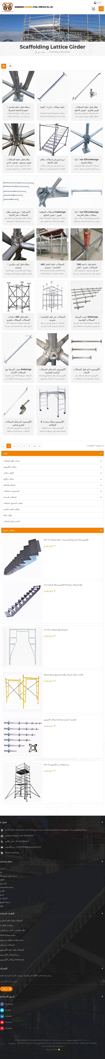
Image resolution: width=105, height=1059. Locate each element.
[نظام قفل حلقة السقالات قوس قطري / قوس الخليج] (87, 87)
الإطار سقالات (8, 473)
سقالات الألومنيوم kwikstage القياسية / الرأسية (60, 720)
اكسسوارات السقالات (11, 491)
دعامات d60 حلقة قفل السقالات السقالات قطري (18, 318)
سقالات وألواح (8, 479)
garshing (15, 853)
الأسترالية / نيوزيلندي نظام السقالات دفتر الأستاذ (18, 213)
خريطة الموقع (5, 902)
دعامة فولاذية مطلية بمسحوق (12, 940)
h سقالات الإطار (6, 925)
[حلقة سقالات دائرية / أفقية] (52, 87)
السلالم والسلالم (9, 485)
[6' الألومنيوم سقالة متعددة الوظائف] (52, 402)
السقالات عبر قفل (7, 945)
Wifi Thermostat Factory (52, 1046)
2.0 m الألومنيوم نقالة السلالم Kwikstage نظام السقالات (63, 585)
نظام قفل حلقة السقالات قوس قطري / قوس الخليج (87, 108)
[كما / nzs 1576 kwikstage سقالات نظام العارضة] (87, 192)
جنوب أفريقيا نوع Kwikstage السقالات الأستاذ (18, 371)
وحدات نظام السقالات (11, 461)
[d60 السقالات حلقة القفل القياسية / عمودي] (52, 244)
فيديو (2, 895)
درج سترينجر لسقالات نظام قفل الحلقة (52, 161)
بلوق (1, 906)
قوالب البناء (7, 515)
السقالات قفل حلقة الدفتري (11, 921)
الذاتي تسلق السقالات (11, 521)
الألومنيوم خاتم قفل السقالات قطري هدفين (18, 423)
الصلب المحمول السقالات (12, 503)
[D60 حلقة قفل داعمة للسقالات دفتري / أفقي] (87, 244)
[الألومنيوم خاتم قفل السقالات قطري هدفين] (18, 402)
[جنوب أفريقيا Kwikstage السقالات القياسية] (87, 297)
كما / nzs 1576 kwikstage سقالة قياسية (87, 161)
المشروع (3, 883)
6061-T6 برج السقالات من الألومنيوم (56, 765)
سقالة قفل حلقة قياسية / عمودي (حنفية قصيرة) (18, 108)
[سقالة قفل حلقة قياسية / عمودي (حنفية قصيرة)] (18, 87)
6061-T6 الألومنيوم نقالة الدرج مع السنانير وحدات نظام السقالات (66, 540)
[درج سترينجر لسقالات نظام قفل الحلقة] (52, 139)
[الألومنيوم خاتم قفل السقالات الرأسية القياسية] (52, 349)
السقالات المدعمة (10, 497)
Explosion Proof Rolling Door (65, 1043)
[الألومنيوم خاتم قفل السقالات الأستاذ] (87, 349)
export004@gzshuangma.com (29, 847)
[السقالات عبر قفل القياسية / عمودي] (52, 297)
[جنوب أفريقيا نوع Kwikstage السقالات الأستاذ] (18, 349)
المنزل (2, 869)
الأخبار (2, 891)
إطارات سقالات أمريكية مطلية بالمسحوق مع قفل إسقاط (63, 675)
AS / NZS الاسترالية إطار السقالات (55, 630)
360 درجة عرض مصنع (8, 876)
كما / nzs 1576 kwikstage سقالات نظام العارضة (87, 213)
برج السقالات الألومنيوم (9, 955)
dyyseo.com (85, 1040)
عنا (1, 872)
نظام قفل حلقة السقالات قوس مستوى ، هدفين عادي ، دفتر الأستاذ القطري (18, 161)
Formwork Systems (88, 1043)
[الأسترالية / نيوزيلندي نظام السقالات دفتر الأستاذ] (18, 192)
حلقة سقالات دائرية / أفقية (52, 107)
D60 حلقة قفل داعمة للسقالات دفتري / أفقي (86, 266)
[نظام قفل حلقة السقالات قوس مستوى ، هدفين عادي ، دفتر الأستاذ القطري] (18, 139)
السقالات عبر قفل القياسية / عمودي (52, 318)
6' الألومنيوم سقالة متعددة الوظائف (52, 423)
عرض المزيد (17, 121)
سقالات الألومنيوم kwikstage (12, 960)
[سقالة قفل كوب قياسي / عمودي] (18, 244)
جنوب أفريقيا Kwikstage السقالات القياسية (86, 318)
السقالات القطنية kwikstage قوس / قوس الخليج (52, 213)
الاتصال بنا (3, 898)
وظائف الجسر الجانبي (11, 509)
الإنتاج (2, 880)
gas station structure (27, 1043)
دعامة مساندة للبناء (8, 935)
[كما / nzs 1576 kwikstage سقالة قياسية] (87, 139)
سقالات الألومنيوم (10, 467)
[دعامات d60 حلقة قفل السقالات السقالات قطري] (18, 297)
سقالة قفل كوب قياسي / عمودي (18, 266)
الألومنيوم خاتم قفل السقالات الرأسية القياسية (52, 371)
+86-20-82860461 (22, 841)
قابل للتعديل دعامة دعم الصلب (12, 930)
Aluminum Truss (44, 1043)
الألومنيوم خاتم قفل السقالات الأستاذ (86, 371)
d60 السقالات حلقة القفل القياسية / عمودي (52, 266)
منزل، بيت (41, 52)
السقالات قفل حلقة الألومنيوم (12, 950)
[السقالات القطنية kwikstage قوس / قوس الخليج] (52, 192)
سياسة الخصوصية (6, 887)
